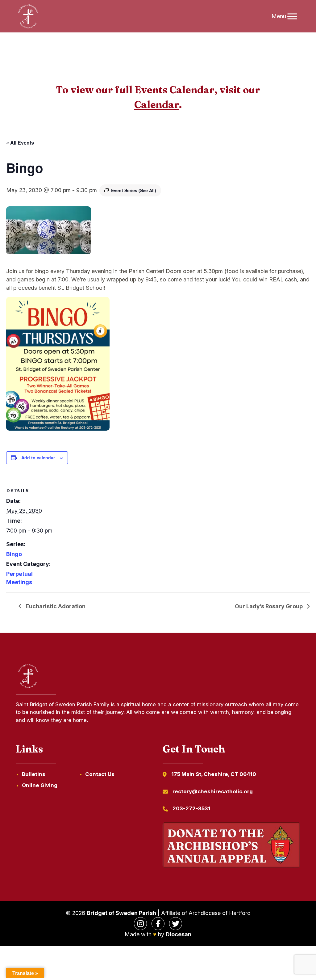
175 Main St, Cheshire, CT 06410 (213, 774)
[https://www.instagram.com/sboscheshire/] (140, 923)
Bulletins (33, 774)
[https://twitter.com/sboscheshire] (175, 923)
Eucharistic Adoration (54, 606)
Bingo (14, 554)
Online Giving (39, 785)
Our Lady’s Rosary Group (269, 606)
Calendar (156, 105)
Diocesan (178, 934)
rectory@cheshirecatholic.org (213, 791)
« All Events (20, 142)
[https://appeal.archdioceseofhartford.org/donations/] (231, 846)
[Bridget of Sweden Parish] (28, 16)
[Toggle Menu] (292, 16)
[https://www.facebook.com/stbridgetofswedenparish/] (158, 923)
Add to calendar (38, 457)
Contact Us (99, 774)
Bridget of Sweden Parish (121, 913)
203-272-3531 (191, 808)
